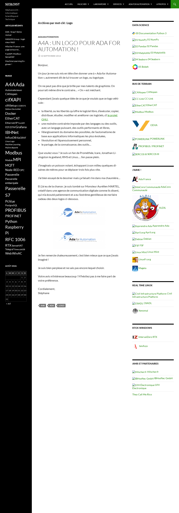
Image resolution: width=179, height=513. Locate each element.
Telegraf (9, 249)
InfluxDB (10, 137)
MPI (17, 159)
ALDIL (162, 207)
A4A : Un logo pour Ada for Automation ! (79, 46)
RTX (8, 245)
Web (8, 253)
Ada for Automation (139, 4)
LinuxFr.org (144, 259)
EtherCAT (151, 105)
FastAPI (21, 123)
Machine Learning (12, 144)
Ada (52, 305)
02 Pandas (152, 46)
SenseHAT (17, 245)
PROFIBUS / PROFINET (151, 146)
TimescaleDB (19, 249)
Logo (61, 305)
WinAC (17, 253)
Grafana (21, 127)
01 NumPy (153, 39)
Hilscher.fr (153, 371)
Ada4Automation (48, 37)
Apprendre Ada (160, 225)
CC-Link (148, 98)
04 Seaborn (153, 59)
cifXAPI (13, 99)
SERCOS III (153, 154)
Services (117, 4)
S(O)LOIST (12, 4)
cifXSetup (11, 105)
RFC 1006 (15, 239)
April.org (150, 232)
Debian (147, 238)
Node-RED (12, 170)
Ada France (144, 179)
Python (11, 221)
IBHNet (12, 132)
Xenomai (143, 310)
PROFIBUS (15, 210)
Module (9, 160)
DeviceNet (16, 109)
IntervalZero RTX (147, 336)
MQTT (10, 165)
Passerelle (12, 174)
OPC (22, 170)
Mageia (142, 268)
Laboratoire (100, 4)
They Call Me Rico (142, 394)
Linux (7, 141)
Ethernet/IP (11, 122)
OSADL (147, 303)
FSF (141, 245)
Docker (10, 113)
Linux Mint (153, 251)
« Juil (8, 303)
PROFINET (13, 216)
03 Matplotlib (157, 52)
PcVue (10, 201)
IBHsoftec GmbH (163, 378)
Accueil (69, 4)
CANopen (151, 91)
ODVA (153, 125)
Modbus (148, 111)
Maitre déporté (11, 147)
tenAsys (143, 345)
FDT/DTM (10, 127)
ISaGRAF (21, 137)
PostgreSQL (11, 205)
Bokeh (19, 90)
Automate (10, 90)
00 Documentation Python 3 (150, 33)
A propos (161, 4)
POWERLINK (157, 138)
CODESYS (21, 106)
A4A (43, 305)
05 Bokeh (143, 66)
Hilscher (82, 4)
